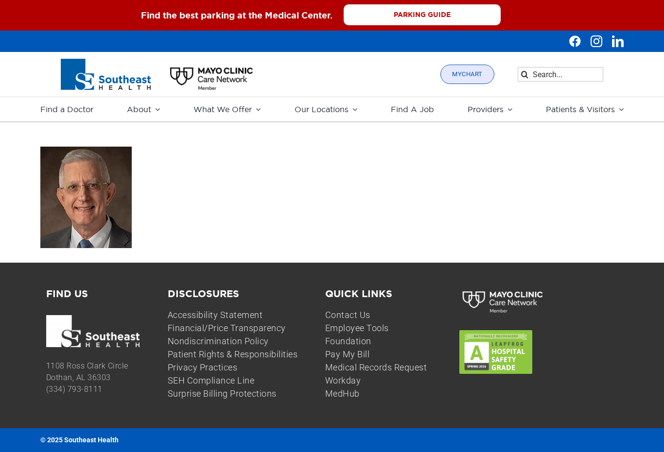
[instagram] (596, 41)
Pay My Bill (347, 354)
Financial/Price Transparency (227, 328)
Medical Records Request (376, 367)
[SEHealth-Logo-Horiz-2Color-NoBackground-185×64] (106, 63)
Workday (343, 380)
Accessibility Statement (215, 315)
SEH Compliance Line (211, 380)
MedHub (342, 393)
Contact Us (347, 315)
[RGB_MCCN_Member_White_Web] (503, 292)
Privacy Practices (203, 367)
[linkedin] (618, 41)
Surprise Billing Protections (222, 393)
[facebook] (575, 41)
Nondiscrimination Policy (218, 341)
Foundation (348, 341)
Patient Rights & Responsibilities (233, 354)
